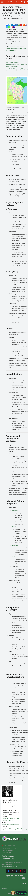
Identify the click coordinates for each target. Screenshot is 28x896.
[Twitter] (13, 2)
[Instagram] (16, 2)
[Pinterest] (21, 25)
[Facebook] (11, 2)
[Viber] (26, 25)
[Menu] (2, 2)
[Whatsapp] (9, 27)
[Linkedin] (12, 25)
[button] (21, 893)
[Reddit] (24, 2)
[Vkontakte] (14, 25)
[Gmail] (12, 27)
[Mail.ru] (16, 25)
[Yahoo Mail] (14, 27)
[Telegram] (7, 27)
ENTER (24, 883)
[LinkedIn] (19, 2)
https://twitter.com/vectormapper (10, 824)
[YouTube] (21, 2)
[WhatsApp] (8, 2)
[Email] (19, 25)
